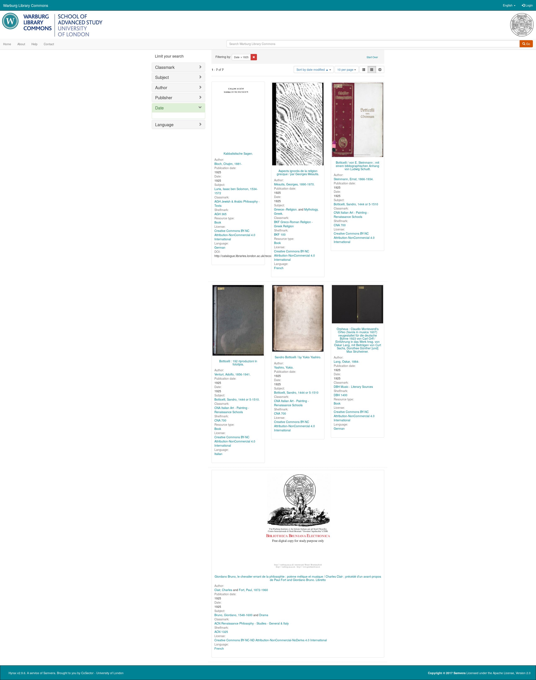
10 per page (345, 69)
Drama (263, 615)
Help (34, 44)
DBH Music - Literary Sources (353, 386)
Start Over (372, 57)
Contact (49, 44)
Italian (218, 454)
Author (161, 87)
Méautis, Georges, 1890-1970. (294, 184)
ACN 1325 (221, 632)
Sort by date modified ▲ (312, 69)
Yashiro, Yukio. (284, 367)
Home (7, 44)
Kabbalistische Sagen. (238, 153)
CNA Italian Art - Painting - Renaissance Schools (351, 214)
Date (159, 108)
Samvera (49, 673)
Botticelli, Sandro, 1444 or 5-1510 (356, 204)
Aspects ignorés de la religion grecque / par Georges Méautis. (298, 172)
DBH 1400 (340, 395)
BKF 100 (280, 234)
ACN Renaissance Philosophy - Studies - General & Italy (251, 623)
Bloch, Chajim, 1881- (228, 164)
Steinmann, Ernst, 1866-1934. (354, 179)
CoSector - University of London (102, 673)
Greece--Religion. (286, 209)
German (219, 247)
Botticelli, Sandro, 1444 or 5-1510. (237, 399)
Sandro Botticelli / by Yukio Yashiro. (298, 357)
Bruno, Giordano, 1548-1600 (233, 615)
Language (164, 124)
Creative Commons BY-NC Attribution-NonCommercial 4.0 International (234, 235)
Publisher (163, 97)
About (21, 44)
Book (217, 222)
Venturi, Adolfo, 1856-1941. (232, 374)
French (278, 268)
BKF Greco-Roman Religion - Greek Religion (293, 224)
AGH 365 (220, 214)
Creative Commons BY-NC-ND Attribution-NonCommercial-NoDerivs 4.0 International (270, 640)
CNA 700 (340, 225)
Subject (162, 77)
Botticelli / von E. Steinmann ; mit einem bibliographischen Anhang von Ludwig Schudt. (357, 165)
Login (529, 5)
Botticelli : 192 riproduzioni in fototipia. (238, 362)
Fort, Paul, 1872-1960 (253, 590)
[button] (509, 5)
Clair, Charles (223, 590)
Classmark (165, 67)
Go (527, 44)
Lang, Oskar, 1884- (346, 361)
